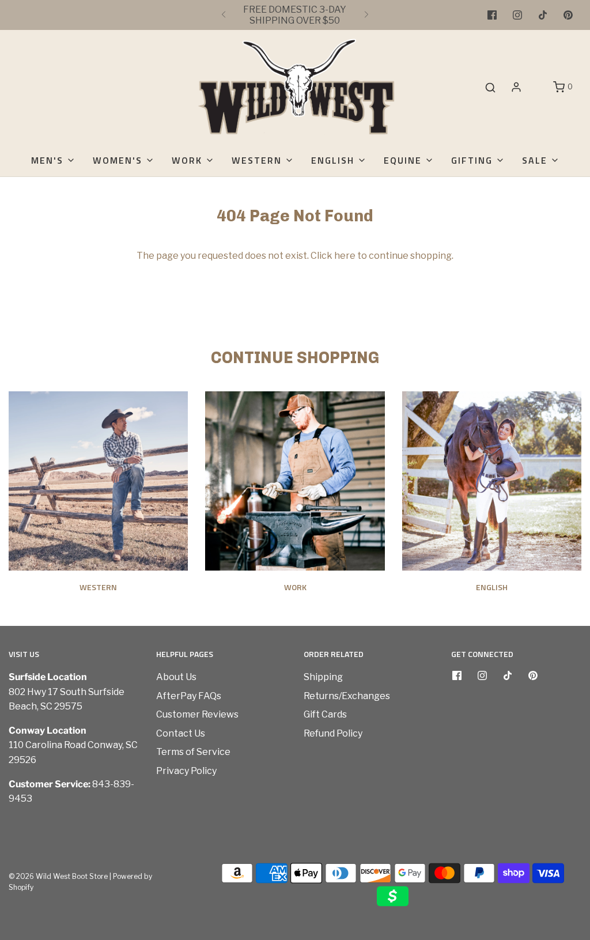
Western (98, 587)
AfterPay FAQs (188, 695)
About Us (176, 676)
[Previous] (223, 15)
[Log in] (516, 87)
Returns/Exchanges (347, 695)
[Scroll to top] (569, 745)
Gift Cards (325, 714)
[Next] (366, 15)
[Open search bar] (490, 87)
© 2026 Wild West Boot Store (58, 876)
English (492, 587)
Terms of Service (193, 751)
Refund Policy (333, 733)
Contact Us (180, 733)
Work (295, 587)
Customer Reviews (197, 714)
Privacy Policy (186, 770)
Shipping (323, 676)
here (344, 255)
